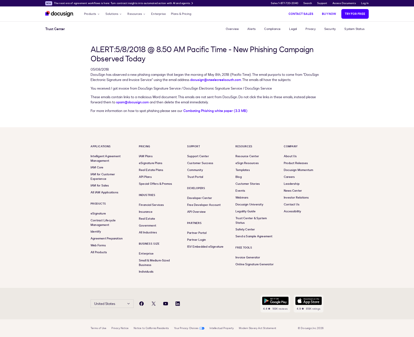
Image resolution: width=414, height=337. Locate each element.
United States (104, 303)
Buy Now (329, 14)
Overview (232, 29)
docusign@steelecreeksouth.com (215, 80)
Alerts (251, 29)
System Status (354, 29)
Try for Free (355, 14)
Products (90, 14)
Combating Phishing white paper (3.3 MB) (215, 111)
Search (307, 3)
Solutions (112, 14)
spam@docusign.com (132, 102)
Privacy (310, 29)
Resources (134, 14)
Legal (293, 29)
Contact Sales (301, 14)
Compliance (272, 29)
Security (330, 29)
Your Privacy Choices (186, 328)
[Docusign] (59, 14)
